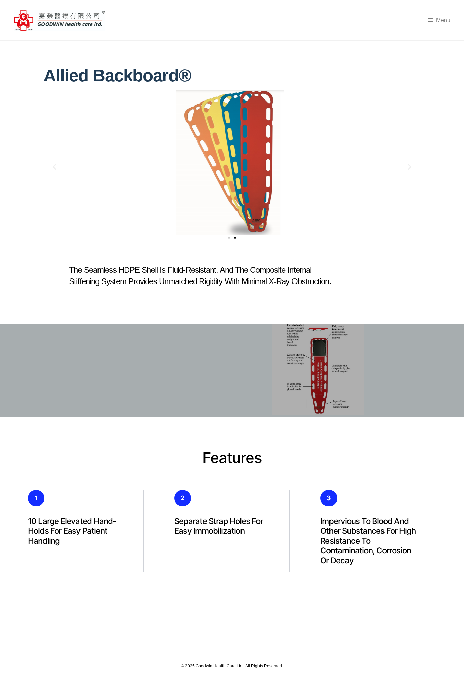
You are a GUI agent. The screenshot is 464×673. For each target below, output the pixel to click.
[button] (54, 166)
